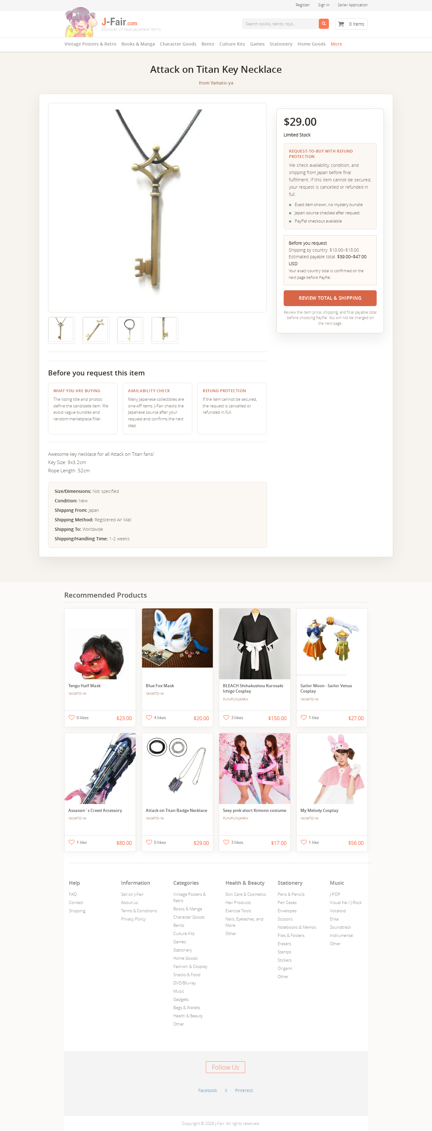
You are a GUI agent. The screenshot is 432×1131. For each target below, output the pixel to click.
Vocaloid (338, 911)
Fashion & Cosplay (190, 966)
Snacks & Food (187, 974)
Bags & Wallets (186, 1007)
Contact (76, 902)
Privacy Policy (133, 919)
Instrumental (341, 935)
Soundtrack (340, 927)
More (336, 44)
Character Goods (178, 44)
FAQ (73, 894)
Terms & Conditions (139, 911)
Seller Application (353, 4)
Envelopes (287, 911)
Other (178, 1024)
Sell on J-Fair (132, 894)
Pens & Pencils (291, 894)
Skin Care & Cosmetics (245, 894)
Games (257, 44)
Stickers (285, 960)
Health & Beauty (188, 1016)
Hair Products (238, 902)
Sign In (324, 4)
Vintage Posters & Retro (90, 44)
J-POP (335, 894)
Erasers (284, 943)
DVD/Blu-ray (184, 983)
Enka (334, 919)
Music (178, 991)
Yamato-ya (222, 83)
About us (129, 902)
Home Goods (312, 44)
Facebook (207, 1090)
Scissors (285, 919)
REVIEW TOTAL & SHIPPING (330, 298)
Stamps (284, 952)
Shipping (77, 911)
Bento (207, 44)
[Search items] (324, 23)
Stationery (281, 44)
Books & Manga (138, 44)
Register (303, 4)
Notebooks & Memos (297, 927)
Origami (285, 968)
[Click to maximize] (60, 329)
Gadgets (180, 999)
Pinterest (244, 1090)
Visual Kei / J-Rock (346, 902)
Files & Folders (291, 935)
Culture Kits (232, 44)
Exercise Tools (238, 911)
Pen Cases (287, 902)
